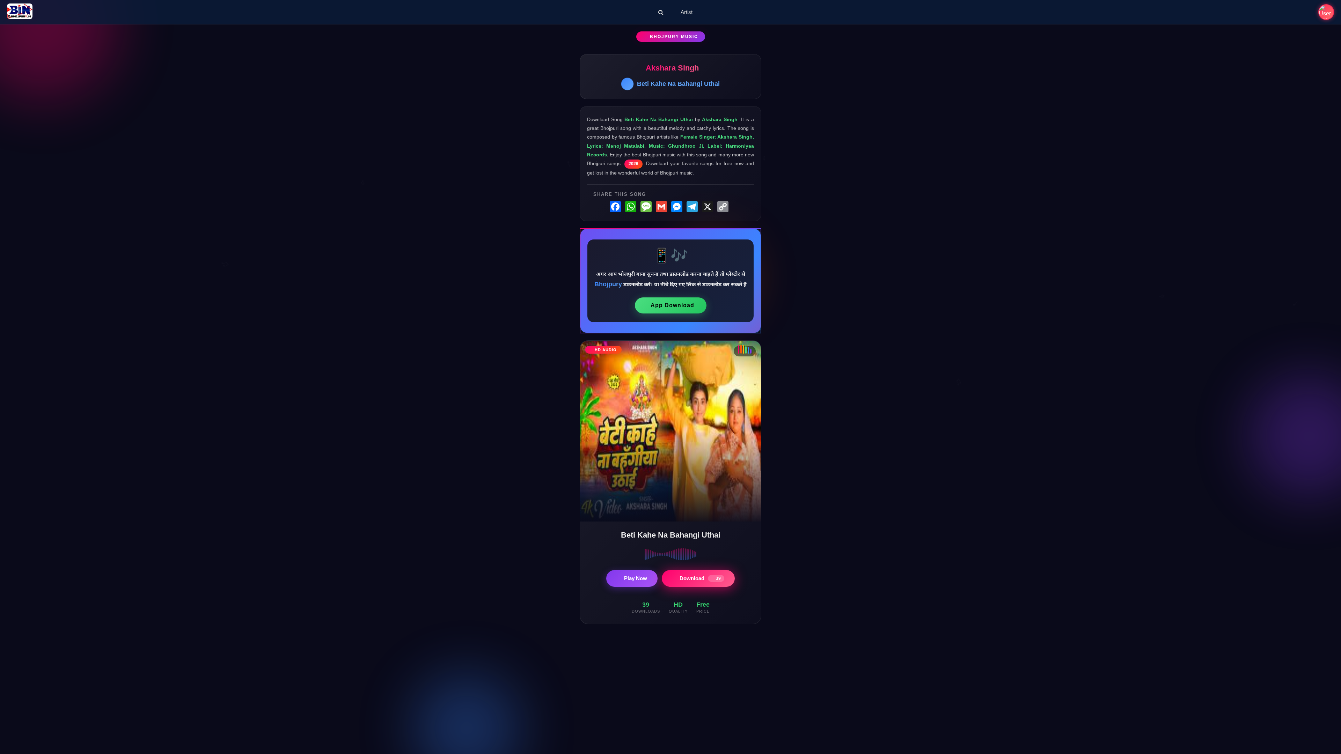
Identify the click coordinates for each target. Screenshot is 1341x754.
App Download (672, 305)
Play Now (635, 578)
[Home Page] (19, 12)
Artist (687, 12)
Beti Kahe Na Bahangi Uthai (678, 83)
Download (700, 578)
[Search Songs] (661, 12)
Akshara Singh (672, 68)
